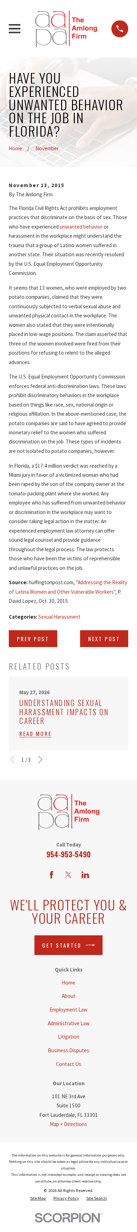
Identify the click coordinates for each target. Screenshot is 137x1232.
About (69, 996)
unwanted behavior (81, 226)
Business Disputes (68, 1050)
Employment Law (68, 1009)
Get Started (61, 945)
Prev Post (33, 639)
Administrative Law (69, 1023)
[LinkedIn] (85, 874)
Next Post (104, 639)
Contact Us (68, 1064)
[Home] (66, 28)
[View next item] (40, 759)
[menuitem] (38, 1198)
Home (68, 982)
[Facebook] (51, 874)
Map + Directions (68, 1124)
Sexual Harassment (59, 616)
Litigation (68, 1036)
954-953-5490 (68, 854)
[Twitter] (68, 874)
